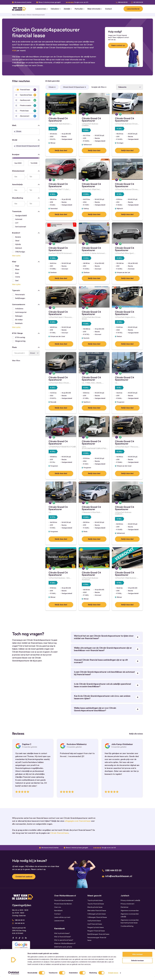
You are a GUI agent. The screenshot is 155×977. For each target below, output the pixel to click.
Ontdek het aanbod (23, 877)
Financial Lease (21, 14)
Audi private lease (94, 921)
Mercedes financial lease (96, 910)
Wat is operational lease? (63, 940)
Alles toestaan (137, 954)
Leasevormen (40, 9)
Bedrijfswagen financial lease (98, 934)
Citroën (51, 87)
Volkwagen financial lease (97, 917)
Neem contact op (118, 45)
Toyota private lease (95, 900)
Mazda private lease (94, 907)
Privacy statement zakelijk (130, 900)
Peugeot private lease (95, 927)
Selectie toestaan (137, 960)
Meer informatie (94, 9)
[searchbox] (23, 132)
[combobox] (26, 131)
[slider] (13, 158)
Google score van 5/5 (81, 2)
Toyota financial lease (95, 904)
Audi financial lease (94, 924)
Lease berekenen (133, 9)
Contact (108, 9)
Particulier (79, 9)
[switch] (62, 972)
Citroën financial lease (59, 833)
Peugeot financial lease (96, 931)
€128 (14, 50)
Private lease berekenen (63, 904)
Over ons (57, 907)
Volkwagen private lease (96, 914)
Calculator (55, 9)
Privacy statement (127, 904)
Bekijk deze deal (61, 150)
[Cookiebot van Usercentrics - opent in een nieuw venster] (13, 972)
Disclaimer (124, 907)
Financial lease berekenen (63, 900)
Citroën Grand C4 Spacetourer (73, 87)
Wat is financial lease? (62, 937)
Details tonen (113, 973)
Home (14, 14)
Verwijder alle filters (98, 87)
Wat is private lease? (62, 933)
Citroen (29, 14)
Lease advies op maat (62, 917)
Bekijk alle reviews (136, 734)
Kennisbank (58, 910)
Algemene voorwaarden (130, 910)
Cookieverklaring (127, 926)
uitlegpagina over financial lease (77, 821)
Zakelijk (67, 9)
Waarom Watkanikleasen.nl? (65, 943)
